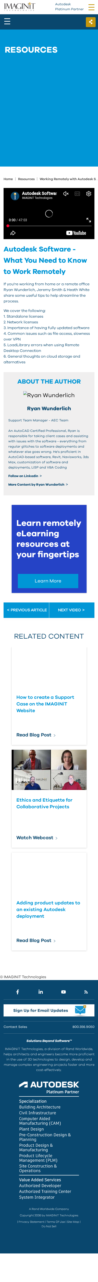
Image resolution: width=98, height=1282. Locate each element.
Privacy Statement (31, 1221)
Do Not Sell (49, 1226)
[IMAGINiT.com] (20, 7)
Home (8, 179)
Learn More (48, 581)
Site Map (73, 1221)
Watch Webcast (34, 837)
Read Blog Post (33, 735)
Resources (26, 179)
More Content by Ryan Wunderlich (36, 484)
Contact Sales (15, 1027)
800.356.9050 (83, 1027)
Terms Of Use (55, 1221)
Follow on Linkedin (23, 476)
